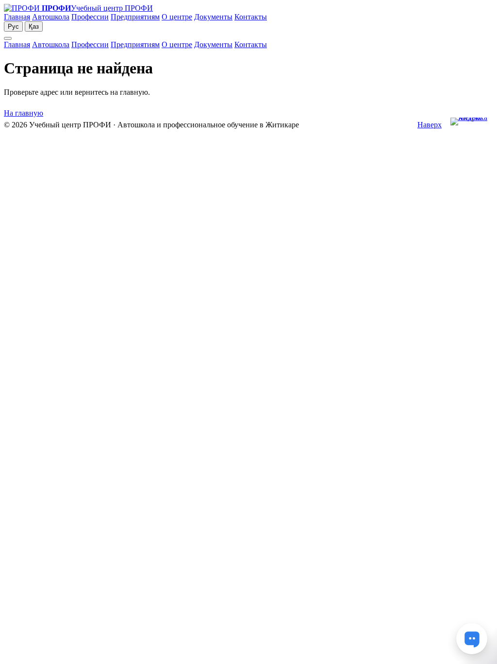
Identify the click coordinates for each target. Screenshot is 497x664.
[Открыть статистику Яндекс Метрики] (471, 125)
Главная (17, 17)
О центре (177, 17)
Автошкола (50, 17)
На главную (23, 113)
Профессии (90, 17)
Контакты (250, 17)
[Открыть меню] (8, 38)
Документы (213, 17)
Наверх (429, 125)
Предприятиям (135, 17)
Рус (13, 26)
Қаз (34, 26)
